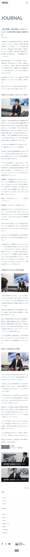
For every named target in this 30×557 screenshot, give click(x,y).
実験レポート (5, 514)
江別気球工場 (5, 529)
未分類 (3, 520)
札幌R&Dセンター (6, 523)
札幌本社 (12, 446)
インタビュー (14, 447)
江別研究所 (4, 532)
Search (16, 550)
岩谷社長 (20, 447)
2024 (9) (4, 498)
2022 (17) (4, 503)
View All (26, 488)
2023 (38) (4, 500)
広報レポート (5, 517)
